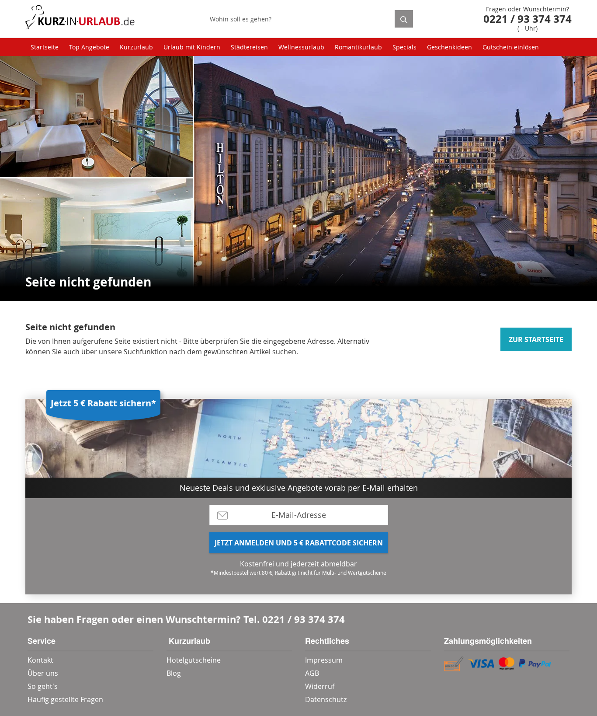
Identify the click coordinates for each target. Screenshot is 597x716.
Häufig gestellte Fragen (65, 699)
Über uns (43, 673)
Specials (404, 47)
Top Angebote (89, 47)
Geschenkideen (449, 47)
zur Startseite (536, 339)
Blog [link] (174, 673)
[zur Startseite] (80, 19)
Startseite (45, 47)
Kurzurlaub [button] (136, 47)
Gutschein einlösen (510, 47)
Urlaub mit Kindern (191, 47)
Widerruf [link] (319, 686)
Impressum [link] (324, 660)
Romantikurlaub (358, 47)
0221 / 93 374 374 (303, 619)
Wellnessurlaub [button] (301, 47)
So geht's (43, 686)
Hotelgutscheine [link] (194, 660)
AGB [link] (312, 673)
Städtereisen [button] (249, 47)
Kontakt (40, 660)
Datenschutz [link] (326, 699)
